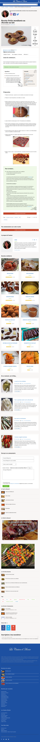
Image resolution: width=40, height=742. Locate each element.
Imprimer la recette (7, 49)
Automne (15, 599)
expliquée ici (30, 206)
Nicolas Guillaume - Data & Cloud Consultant (8, 731)
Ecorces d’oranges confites (10, 366)
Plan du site (3, 714)
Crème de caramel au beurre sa (30, 319)
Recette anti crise (22, 599)
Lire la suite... (17, 391)
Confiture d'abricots (8, 677)
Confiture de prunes (9, 500)
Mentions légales (4, 716)
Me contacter (3, 720)
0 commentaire (12, 24)
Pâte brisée (7, 508)
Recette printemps (4, 702)
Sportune (2, 729)
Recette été (3, 703)
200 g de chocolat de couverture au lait (12, 75)
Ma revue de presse (4, 715)
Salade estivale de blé (9, 574)
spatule (27, 79)
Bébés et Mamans (4, 730)
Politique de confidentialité (14, 483)
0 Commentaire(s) (28, 383)
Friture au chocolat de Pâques (10, 343)
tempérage (30, 176)
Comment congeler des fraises (20, 437)
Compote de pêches (8, 680)
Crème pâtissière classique (9, 674)
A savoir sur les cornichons (20, 381)
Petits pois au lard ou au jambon (12, 578)
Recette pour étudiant (4, 692)
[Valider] (38, 637)
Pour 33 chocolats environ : (10, 73)
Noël (19, 217)
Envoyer (6, 486)
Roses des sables (10, 296)
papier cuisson (30, 81)
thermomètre (28, 77)
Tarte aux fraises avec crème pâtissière (11, 683)
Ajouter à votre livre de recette (9, 52)
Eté (7, 599)
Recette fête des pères (4, 696)
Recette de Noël (3, 691)
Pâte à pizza (7, 495)
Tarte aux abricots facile (10, 504)
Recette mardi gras (4, 700)
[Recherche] (37, 4)
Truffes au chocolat (10, 319)
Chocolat (16, 217)
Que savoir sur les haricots (20, 418)
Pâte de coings (30, 366)
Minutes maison (3, 728)
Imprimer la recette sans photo (9, 50)
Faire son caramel (30, 296)
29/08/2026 (17, 420)
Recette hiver (3, 706)
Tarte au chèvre (8, 617)
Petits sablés (7, 608)
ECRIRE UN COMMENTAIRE (20, 213)
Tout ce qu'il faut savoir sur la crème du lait (23, 399)
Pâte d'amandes (29, 273)
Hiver (11, 599)
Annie (15, 239)
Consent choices (4, 719)
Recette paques (3, 701)
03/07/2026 (17, 383)
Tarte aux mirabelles (9, 491)
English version (3, 721)
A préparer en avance (9, 217)
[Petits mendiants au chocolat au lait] (16, 36)
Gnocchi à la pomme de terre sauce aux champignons (16, 582)
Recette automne (4, 705)
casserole (27, 73)
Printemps (33, 599)
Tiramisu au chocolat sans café (11, 591)
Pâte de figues (10, 273)
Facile (3, 599)
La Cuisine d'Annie (4, 712)
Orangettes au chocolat (30, 343)
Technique (5, 219)
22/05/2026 (17, 439)
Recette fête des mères (4, 697)
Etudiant (17, 601)
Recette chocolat (4, 695)
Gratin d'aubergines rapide (10, 512)
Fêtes (28, 599)
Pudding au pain (8, 670)
